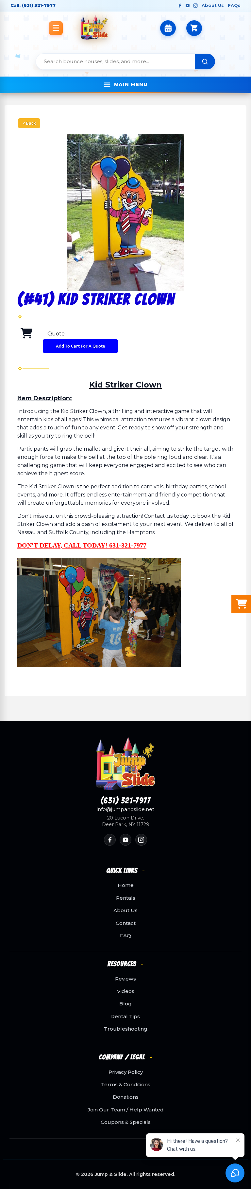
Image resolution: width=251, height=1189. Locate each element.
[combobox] (115, 61)
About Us (213, 5)
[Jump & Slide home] (125, 763)
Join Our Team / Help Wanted (126, 1110)
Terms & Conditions (125, 1085)
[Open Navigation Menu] (56, 28)
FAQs (234, 5)
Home (126, 885)
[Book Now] (168, 28)
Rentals (125, 898)
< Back (29, 123)
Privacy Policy (126, 1072)
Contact (126, 923)
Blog (125, 1004)
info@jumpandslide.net (125, 809)
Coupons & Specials (126, 1122)
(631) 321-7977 (126, 801)
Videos (125, 991)
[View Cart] (194, 28)
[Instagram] (195, 5)
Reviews (125, 979)
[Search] (205, 61)
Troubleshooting (125, 1029)
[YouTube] (187, 5)
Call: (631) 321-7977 (33, 5)
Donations (126, 1097)
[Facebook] (179, 5)
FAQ (125, 936)
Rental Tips (125, 1016)
